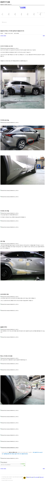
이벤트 (37, 14)
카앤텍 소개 (6, 14)
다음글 (4, 35)
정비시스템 (12, 14)
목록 (44, 35)
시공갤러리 (31, 14)
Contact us (41, 12)
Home (37, 12)
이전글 (1, 35)
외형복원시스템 (18, 14)
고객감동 (24, 14)
